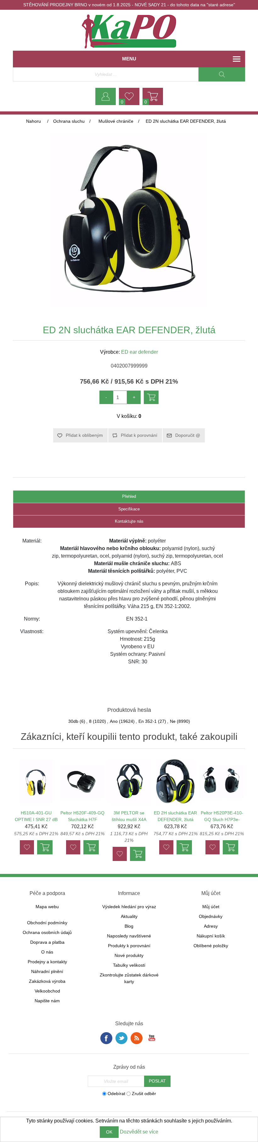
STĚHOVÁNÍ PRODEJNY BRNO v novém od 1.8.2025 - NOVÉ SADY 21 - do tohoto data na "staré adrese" (129, 4)
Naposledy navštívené (129, 935)
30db (73, 721)
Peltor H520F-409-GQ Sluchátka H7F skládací (82, 819)
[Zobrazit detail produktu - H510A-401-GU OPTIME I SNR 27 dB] (36, 781)
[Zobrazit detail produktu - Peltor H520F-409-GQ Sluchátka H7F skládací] (82, 781)
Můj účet (210, 906)
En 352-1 (147, 721)
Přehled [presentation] (129, 496)
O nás (47, 951)
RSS (137, 1038)
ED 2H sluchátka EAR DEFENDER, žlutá (175, 816)
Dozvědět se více (139, 1131)
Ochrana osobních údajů (47, 932)
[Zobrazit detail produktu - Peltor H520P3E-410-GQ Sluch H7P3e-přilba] (222, 781)
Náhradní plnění (47, 971)
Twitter (121, 1038)
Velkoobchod (47, 990)
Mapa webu (47, 906)
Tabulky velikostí (129, 965)
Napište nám (47, 1000)
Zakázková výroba (47, 981)
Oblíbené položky (211, 945)
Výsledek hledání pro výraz (129, 906)
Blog (129, 926)
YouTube (152, 1038)
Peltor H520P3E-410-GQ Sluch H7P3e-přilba (222, 819)
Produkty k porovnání (129, 945)
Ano (114, 721)
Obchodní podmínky (47, 922)
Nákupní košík (211, 935)
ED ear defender (139, 352)
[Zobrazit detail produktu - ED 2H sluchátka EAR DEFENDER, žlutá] (175, 781)
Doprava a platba (47, 942)
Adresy (211, 926)
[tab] (129, 496)
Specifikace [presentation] (129, 509)
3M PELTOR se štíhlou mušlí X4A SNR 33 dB (129, 819)
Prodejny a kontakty (47, 961)
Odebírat (116, 1093)
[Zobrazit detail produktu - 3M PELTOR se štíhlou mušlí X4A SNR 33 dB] (129, 781)
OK (109, 1131)
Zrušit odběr (144, 1093)
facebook (106, 1038)
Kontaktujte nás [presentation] (129, 521)
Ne (173, 721)
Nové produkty (129, 955)
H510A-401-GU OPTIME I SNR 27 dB (36, 816)
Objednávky (210, 916)
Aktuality (129, 916)
